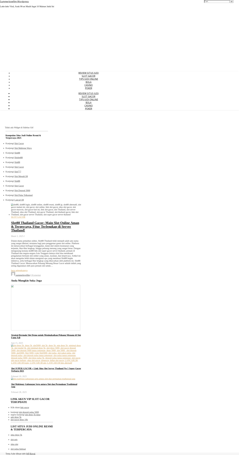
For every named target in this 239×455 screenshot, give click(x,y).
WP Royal (30, 454)
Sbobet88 (18, 157)
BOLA (88, 82)
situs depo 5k (16, 435)
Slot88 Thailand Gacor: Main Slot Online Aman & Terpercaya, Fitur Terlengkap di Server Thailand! (45, 226)
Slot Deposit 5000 (22, 190)
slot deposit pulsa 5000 (29, 412)
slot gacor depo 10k (19, 419)
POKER (88, 88)
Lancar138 (19, 200)
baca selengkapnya (19, 270)
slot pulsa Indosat (18, 449)
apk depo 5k (16, 417)
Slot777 (17, 171)
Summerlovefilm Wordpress (14, 1)
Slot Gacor (19, 143)
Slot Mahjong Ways (23, 148)
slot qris (14, 439)
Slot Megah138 (21, 176)
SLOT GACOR (88, 75)
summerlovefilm (23, 275)
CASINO (89, 85)
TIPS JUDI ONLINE (88, 79)
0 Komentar (35, 275)
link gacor (24, 407)
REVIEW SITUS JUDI (88, 72)
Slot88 (17, 153)
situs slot (14, 444)
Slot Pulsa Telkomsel (23, 195)
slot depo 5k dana (32, 414)
